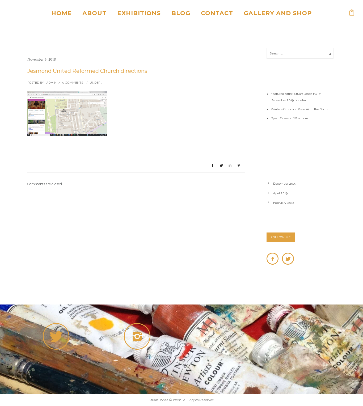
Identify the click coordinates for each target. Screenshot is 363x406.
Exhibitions (139, 13)
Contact (217, 13)
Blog (180, 13)
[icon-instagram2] (138, 336)
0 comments (72, 82)
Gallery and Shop (278, 13)
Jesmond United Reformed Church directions (87, 71)
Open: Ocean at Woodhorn (289, 118)
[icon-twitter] (288, 259)
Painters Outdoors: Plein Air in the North (299, 109)
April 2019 (280, 193)
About (94, 13)
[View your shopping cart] (352, 13)
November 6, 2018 (41, 59)
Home (61, 13)
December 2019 (284, 183)
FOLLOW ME (281, 237)
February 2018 (283, 203)
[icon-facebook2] (274, 259)
